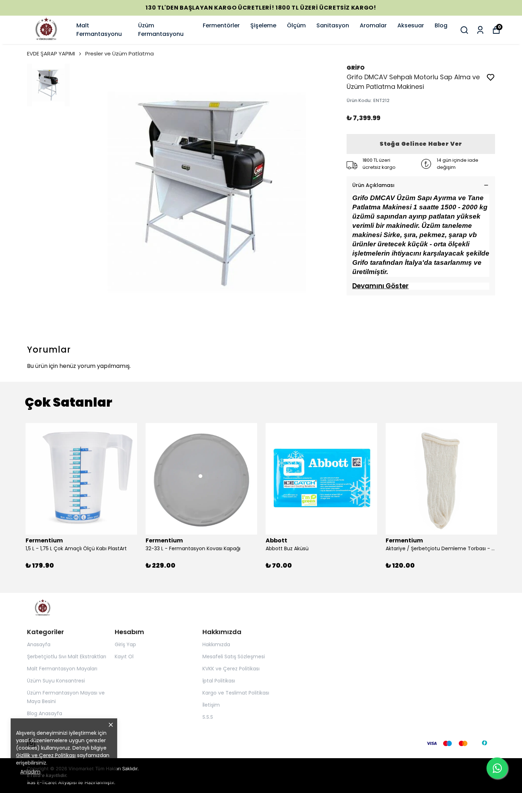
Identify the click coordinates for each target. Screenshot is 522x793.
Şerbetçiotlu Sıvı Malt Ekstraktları (66, 656)
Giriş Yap (125, 644)
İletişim (211, 704)
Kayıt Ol (124, 656)
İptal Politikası (218, 680)
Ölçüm (296, 25)
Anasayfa (38, 644)
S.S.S (207, 716)
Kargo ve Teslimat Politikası (235, 692)
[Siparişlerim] (480, 30)
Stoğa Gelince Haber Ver (421, 144)
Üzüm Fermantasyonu (161, 29)
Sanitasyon (332, 25)
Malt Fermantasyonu (99, 29)
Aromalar (373, 25)
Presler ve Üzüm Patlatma (119, 53)
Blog (441, 25)
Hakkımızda (216, 644)
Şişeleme (263, 25)
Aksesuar (410, 25)
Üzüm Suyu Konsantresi (56, 680)
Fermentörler (221, 25)
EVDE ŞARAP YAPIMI (51, 53)
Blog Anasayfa (44, 713)
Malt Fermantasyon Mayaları (62, 668)
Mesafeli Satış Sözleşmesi (233, 656)
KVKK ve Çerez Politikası (231, 668)
